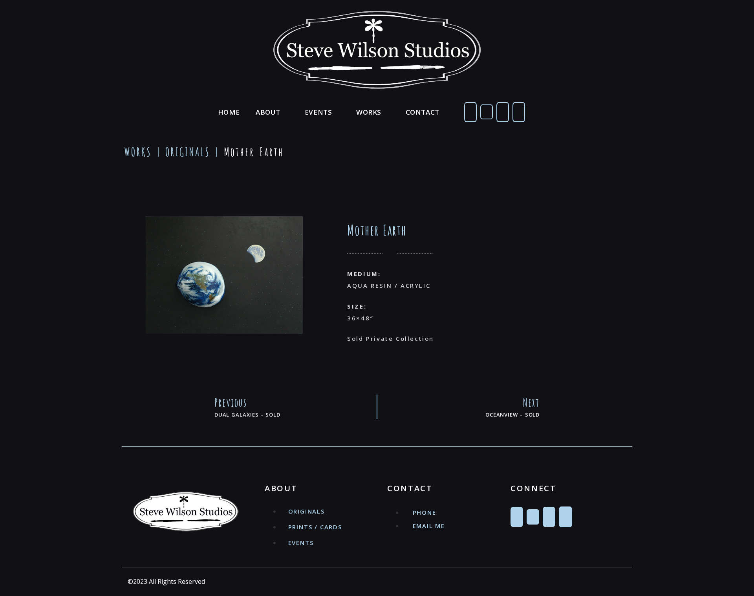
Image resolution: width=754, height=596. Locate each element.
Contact (422, 112)
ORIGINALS (187, 151)
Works (368, 112)
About (268, 112)
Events (318, 112)
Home (229, 112)
